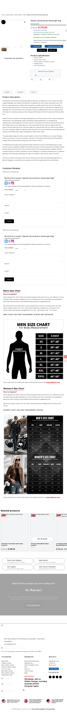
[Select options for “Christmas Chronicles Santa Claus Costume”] (27, 531)
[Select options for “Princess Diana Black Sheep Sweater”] (52, 550)
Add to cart (42, 50)
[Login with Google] (9, 183)
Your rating (9, 189)
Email (6, 213)
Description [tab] (7, 92)
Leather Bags (9, 14)
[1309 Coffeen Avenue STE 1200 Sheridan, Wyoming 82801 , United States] (4, 701)
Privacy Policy (50, 709)
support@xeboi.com (53, 382)
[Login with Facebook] (6, 183)
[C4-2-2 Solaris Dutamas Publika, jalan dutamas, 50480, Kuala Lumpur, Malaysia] (48, 701)
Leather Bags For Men (20, 14)
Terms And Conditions (38, 709)
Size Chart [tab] (33, 92)
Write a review (35, 23)
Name (6, 205)
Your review (9, 195)
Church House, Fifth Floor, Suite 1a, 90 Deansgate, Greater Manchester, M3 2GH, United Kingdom (35, 701)
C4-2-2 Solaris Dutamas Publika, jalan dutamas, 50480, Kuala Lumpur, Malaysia (57, 701)
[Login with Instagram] (12, 183)
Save (4, 515)
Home (3, 14)
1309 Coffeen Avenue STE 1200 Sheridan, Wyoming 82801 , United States (13, 701)
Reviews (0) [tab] (20, 92)
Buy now (52, 50)
